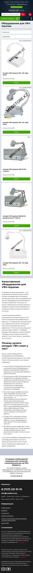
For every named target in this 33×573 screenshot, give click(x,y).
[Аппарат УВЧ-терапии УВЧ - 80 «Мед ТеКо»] (16, 55)
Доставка (6, 2)
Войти (27, 2)
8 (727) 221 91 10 (16, 476)
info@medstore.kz (21, 4)
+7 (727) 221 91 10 (10, 4)
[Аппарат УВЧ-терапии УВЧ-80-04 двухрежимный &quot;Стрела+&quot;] (16, 198)
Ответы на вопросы (7, 516)
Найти (22, 14)
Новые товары (5, 507)
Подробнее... (22, 542)
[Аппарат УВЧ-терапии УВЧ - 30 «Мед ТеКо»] (16, 245)
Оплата (12, 2)
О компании (5, 513)
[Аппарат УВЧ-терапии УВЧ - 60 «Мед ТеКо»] (16, 103)
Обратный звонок (17, 7)
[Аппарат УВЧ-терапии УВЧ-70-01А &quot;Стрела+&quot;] (16, 151)
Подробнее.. (23, 557)
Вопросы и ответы (19, 2)
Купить (16, 82)
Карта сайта (5, 523)
